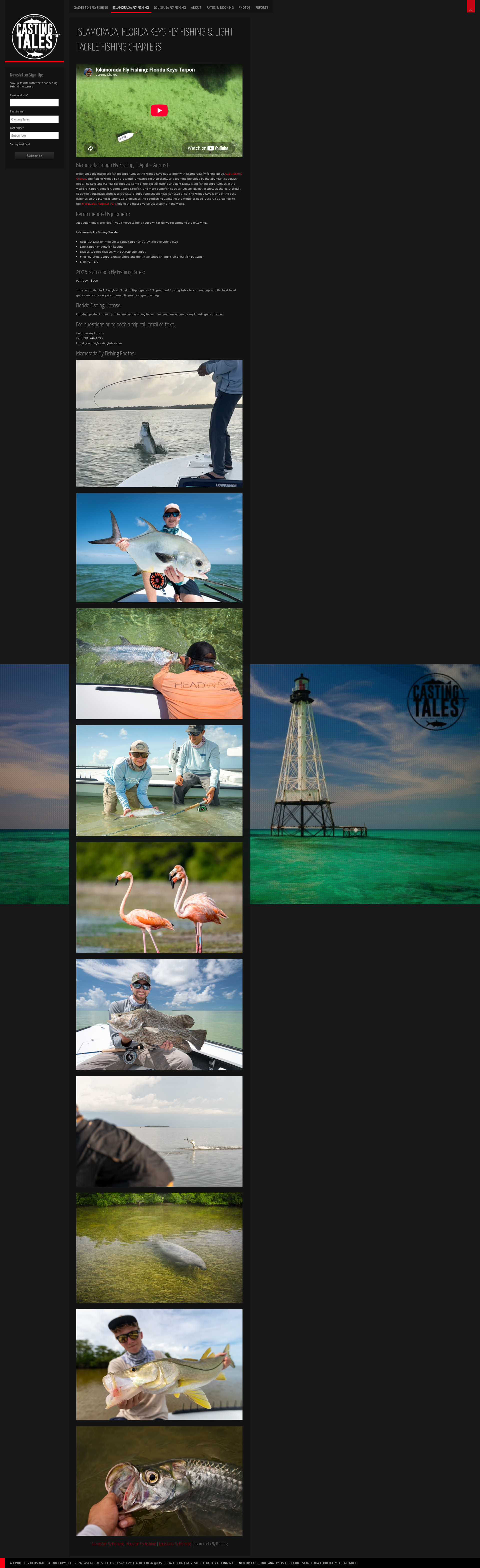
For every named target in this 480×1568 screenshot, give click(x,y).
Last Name (17, 128)
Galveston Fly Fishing (108, 1544)
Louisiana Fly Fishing (174, 1544)
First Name (17, 111)
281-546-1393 (122, 1563)
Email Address (19, 95)
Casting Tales (92, 1563)
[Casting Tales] (34, 30)
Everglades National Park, (99, 203)
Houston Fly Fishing (141, 1544)
